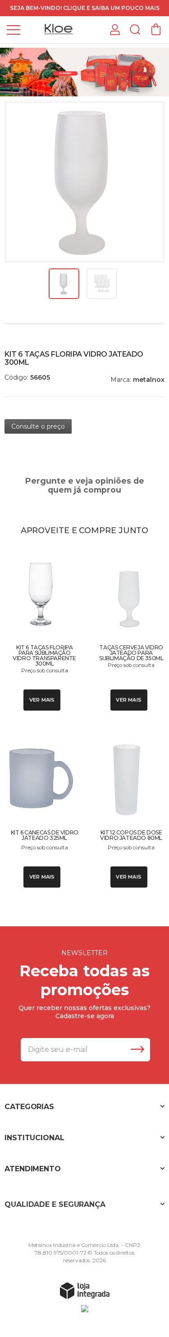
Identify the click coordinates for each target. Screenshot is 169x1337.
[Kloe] (58, 29)
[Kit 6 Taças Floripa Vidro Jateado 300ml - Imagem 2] (102, 283)
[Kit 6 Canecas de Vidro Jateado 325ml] (41, 811)
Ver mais (42, 700)
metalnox (148, 380)
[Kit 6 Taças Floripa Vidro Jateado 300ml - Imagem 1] (64, 283)
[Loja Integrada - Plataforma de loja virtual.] (85, 1290)
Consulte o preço (38, 426)
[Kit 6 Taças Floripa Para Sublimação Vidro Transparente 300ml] (41, 629)
